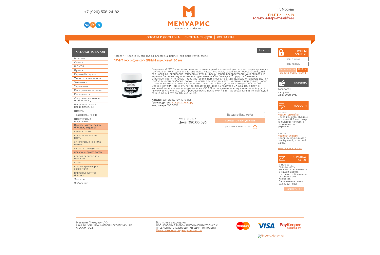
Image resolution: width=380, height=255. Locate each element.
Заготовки (80, 82)
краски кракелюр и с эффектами (87, 168)
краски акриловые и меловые (87, 157)
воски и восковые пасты (85, 137)
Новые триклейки (288, 115)
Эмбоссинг (81, 183)
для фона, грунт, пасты (88, 152)
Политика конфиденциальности (179, 230)
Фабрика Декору (182, 103)
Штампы (79, 111)
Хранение (80, 179)
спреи (78, 163)
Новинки (79, 59)
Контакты (225, 37)
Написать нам (294, 189)
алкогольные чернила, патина (87, 143)
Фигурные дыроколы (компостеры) (87, 99)
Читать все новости (290, 148)
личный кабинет (300, 52)
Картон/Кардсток (85, 74)
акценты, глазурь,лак (87, 148)
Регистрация (287, 69)
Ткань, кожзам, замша (87, 78)
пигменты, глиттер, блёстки (85, 174)
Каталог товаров (90, 52)
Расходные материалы (88, 90)
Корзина (300, 82)
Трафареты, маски (85, 115)
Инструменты (82, 94)
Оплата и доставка (163, 37)
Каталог (119, 56)
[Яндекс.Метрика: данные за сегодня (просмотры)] (271, 236)
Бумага (78, 70)
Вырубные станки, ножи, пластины (85, 106)
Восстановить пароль (293, 73)
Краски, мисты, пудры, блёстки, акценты (88, 126)
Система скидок (198, 37)
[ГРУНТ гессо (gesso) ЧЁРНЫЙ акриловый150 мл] (132, 85)
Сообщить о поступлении (240, 120)
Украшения (81, 86)
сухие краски (82, 132)
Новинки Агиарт (288, 136)
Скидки (78, 63)
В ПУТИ (79, 66)
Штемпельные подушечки (82, 120)
